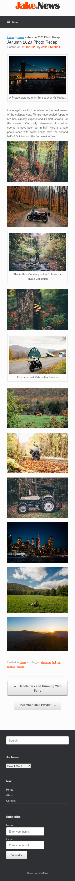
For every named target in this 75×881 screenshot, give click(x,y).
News (21, 37)
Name (9, 825)
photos (11, 666)
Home (10, 37)
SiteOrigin (43, 872)
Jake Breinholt (50, 47)
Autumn (46, 662)
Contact (11, 801)
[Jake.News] (37, 5)
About (9, 795)
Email (9, 839)
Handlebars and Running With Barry (38, 688)
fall (54, 662)
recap (20, 666)
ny (59, 662)
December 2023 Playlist (38, 705)
